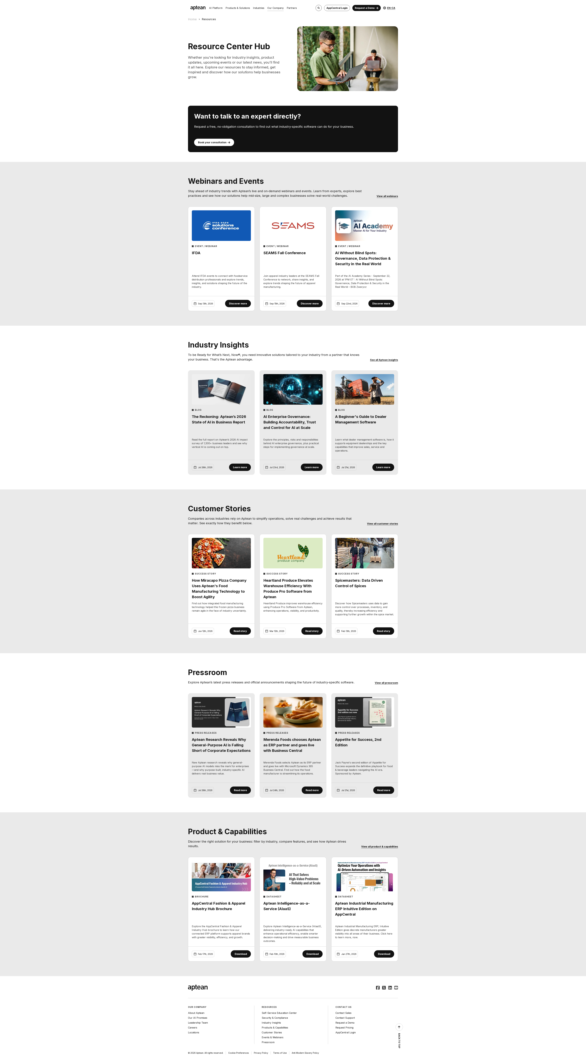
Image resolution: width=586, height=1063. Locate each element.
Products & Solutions (238, 7)
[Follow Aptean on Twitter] (384, 988)
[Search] (319, 8)
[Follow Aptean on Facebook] (378, 988)
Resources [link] (209, 19)
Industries (258, 7)
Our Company (275, 7)
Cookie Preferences (238, 1053)
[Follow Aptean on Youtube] (396, 988)
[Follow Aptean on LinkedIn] (390, 988)
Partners (292, 7)
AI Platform (215, 7)
